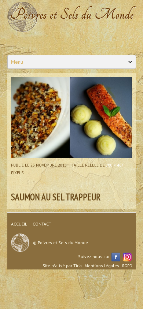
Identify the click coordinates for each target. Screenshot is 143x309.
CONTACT (42, 224)
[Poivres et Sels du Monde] (71, 16)
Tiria (77, 265)
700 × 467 (114, 165)
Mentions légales (102, 265)
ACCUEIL (19, 224)
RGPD (127, 265)
